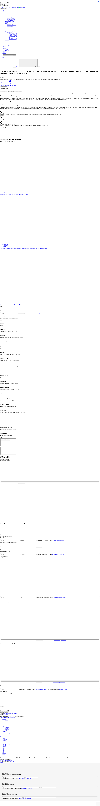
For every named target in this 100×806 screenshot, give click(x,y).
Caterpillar (4, 746)
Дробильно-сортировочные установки (9, 725)
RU (3, 11)
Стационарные (7, 724)
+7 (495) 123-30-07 (10, 7)
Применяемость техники (18, 91)
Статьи (3, 52)
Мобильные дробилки (11, 18)
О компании (2, 736)
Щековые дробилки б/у (13, 33)
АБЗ (3, 47)
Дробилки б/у (9, 32)
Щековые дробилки (10, 15)
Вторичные (7, 730)
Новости (4, 740)
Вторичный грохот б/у (13, 38)
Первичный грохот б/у (13, 39)
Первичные (7, 729)
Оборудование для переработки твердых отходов (10, 30)
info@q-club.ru (16, 7)
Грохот (6, 23)
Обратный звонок (3, 8)
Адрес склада (13, 85)
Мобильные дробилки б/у (13, 36)
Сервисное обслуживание (14, 742)
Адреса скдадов (10, 91)
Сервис (6, 44)
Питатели (4, 731)
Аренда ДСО (7, 45)
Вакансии (6, 49)
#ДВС (3, 190)
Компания (4, 48)
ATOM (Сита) (4, 745)
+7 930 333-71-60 (7, 713)
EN (3, 10)
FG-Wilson (4, 753)
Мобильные (7, 722)
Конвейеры (7, 40)
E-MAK (3, 748)
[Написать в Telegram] (0, 6)
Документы (7, 50)
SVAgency (12, 761)
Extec (3, 751)
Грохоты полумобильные (11, 25)
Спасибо (2, 706)
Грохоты (3, 726)
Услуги (3, 43)
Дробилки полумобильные (11, 19)
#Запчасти (4, 191)
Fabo (3, 752)
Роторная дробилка (10, 17)
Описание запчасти (4, 91)
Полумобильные (7, 723)
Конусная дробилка (10, 16)
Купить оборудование (20, 716)
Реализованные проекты (4, 742)
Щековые (6, 720)
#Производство (5, 245)
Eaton (3, 749)
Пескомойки (7, 28)
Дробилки (6, 14)
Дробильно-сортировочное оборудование (7, 717)
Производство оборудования (10, 42)
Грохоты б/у (9, 37)
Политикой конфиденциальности (42, 313)
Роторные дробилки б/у (13, 35)
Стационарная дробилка (11, 20)
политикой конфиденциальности (25, 778)
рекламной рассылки (63, 689)
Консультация (2, 129)
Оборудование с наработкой (10, 31)
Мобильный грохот (10, 24)
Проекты (4, 51)
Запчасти (4, 46)
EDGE (3, 750)
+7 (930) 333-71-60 (3, 7)
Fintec (3, 754)
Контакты (4, 53)
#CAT (3, 192)
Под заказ (12, 82)
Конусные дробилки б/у (13, 34)
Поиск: (1, 67)
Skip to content (2, 0)
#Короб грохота (5, 244)
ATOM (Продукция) (6, 744)
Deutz (3, 747)
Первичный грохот (10, 26)
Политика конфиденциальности (6, 760)
